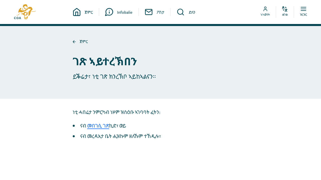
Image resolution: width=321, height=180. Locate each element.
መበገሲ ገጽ (98, 126)
